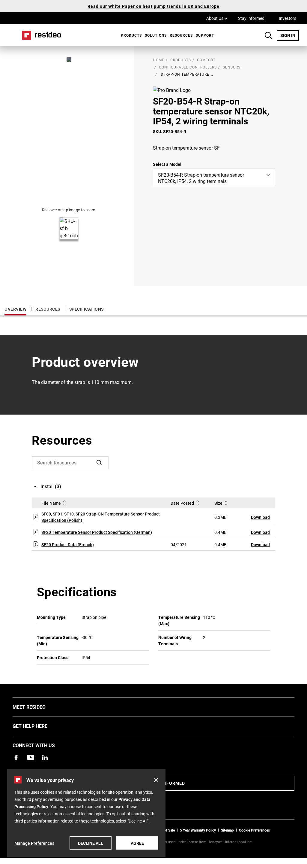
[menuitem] (130, 35)
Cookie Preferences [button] (254, 830)
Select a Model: (168, 164)
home (158, 59)
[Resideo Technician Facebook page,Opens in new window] (16, 757)
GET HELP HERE (39, 726)
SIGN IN (289, 35)
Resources (181, 35)
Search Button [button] (268, 35)
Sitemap (227, 830)
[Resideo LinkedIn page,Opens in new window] (45, 757)
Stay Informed (251, 18)
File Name (51, 503)
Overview (15, 309)
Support (205, 35)
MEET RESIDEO (38, 706)
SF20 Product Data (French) (67, 544)
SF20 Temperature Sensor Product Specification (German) (96, 532)
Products (131, 35)
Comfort (206, 59)
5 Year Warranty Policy (198, 830)
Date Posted (182, 503)
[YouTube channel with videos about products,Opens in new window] (30, 757)
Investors (287, 18)
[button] (156, 780)
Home (40, 35)
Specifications (86, 309)
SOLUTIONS (156, 35)
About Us (216, 18)
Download (260, 517)
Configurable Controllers (188, 67)
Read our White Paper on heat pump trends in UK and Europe (153, 6)
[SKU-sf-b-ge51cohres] (69, 59)
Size (218, 503)
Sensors (231, 67)
